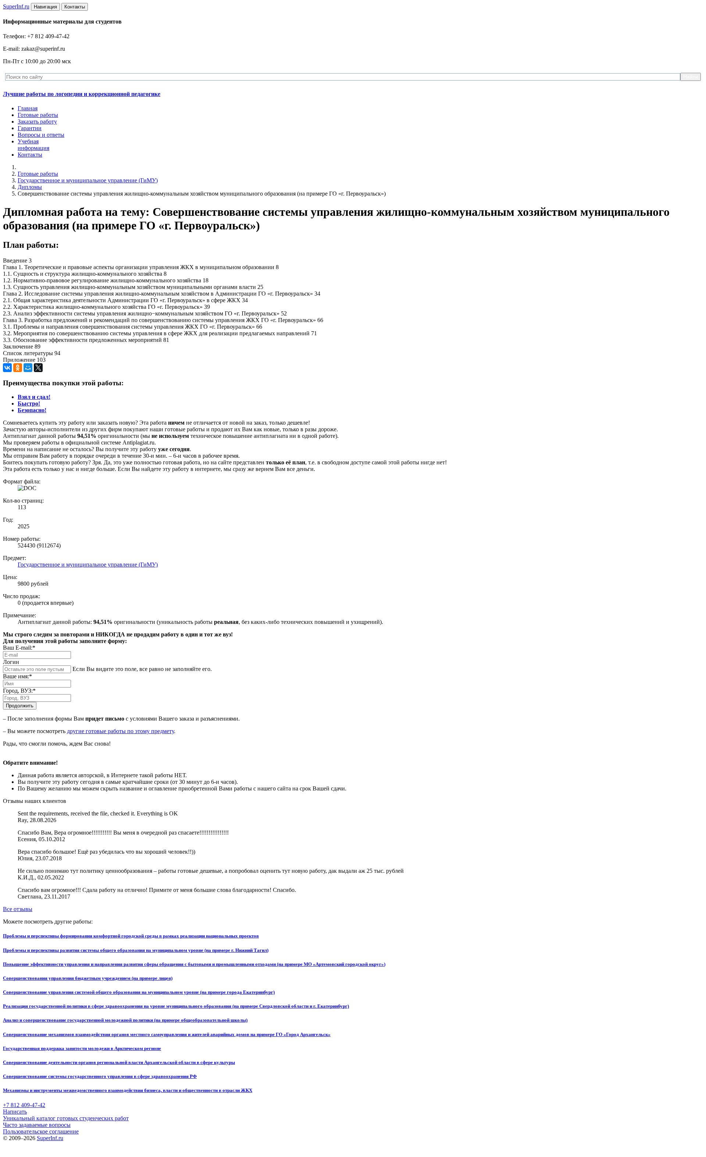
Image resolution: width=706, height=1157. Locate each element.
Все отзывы (17, 909)
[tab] (34, 397)
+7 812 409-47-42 (24, 1105)
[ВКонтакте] (7, 367)
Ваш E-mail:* (19, 647)
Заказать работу (37, 121)
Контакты (30, 154)
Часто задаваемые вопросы (37, 1125)
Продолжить (19, 705)
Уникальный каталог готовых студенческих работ (66, 1118)
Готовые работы (38, 115)
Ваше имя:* (17, 676)
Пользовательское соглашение (41, 1131)
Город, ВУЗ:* (19, 691)
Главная (28, 108)
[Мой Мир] (28, 367)
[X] (38, 367)
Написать (15, 1111)
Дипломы (30, 187)
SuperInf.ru (50, 1138)
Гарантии (30, 128)
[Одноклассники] (17, 367)
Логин (11, 662)
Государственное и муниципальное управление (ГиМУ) (88, 180)
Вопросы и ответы (41, 135)
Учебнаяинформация (33, 144)
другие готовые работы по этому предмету (120, 731)
